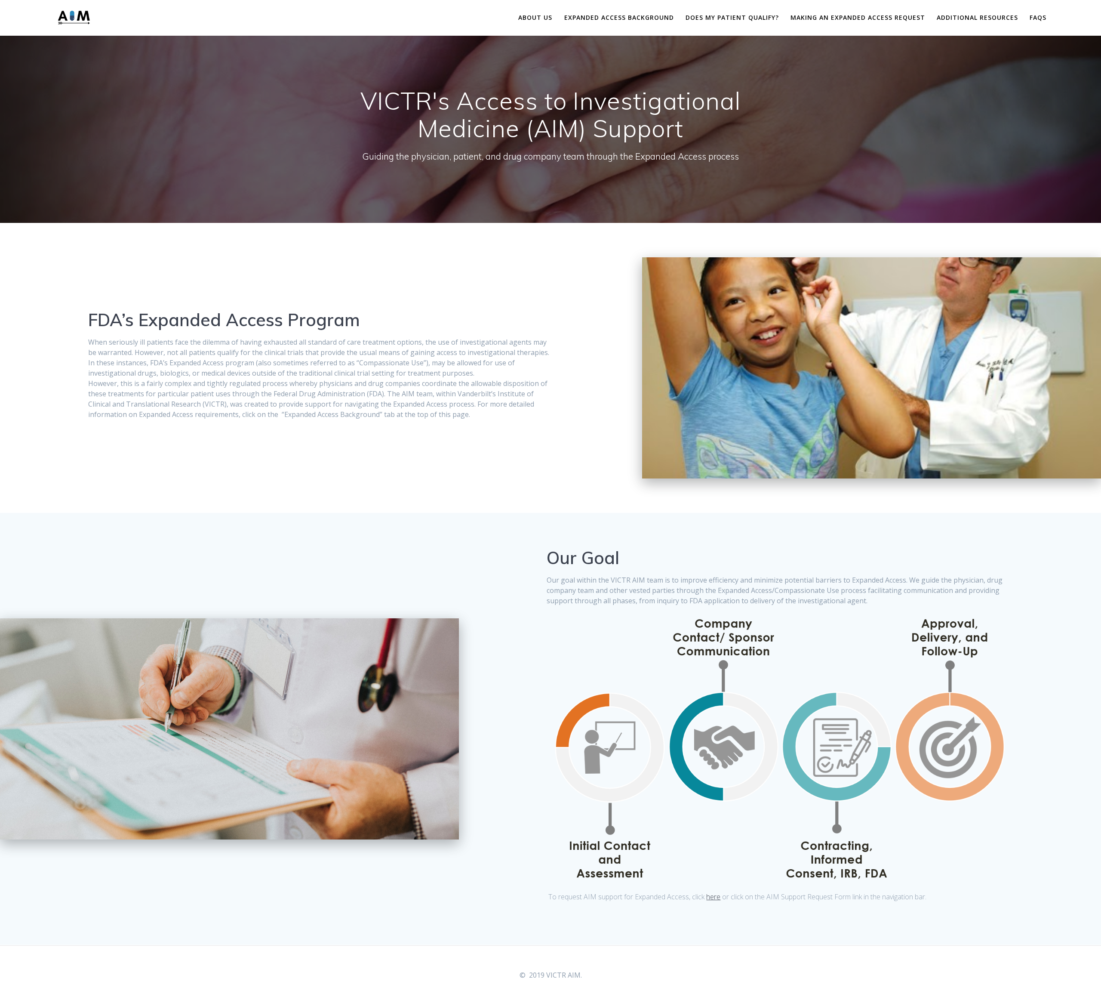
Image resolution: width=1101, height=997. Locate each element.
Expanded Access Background (619, 17)
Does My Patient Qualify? (732, 17)
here (713, 896)
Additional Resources (977, 17)
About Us (535, 17)
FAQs (1038, 17)
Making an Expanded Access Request (857, 17)
